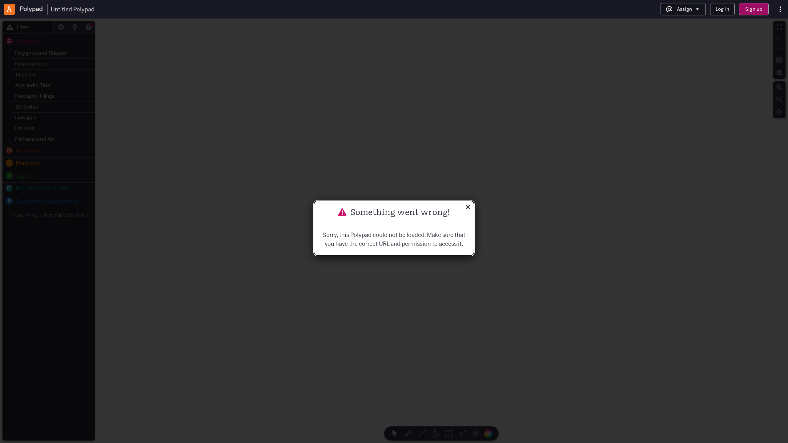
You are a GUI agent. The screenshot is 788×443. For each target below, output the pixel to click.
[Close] (468, 208)
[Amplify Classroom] (9, 9)
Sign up (753, 9)
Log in (722, 9)
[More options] (780, 9)
